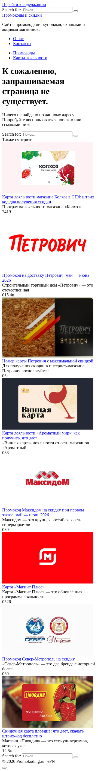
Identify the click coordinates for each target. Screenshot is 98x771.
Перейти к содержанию (24, 4)
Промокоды (24, 52)
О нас (18, 38)
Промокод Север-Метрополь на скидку (38, 659)
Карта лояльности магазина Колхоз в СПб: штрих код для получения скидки (48, 199)
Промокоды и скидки (22, 15)
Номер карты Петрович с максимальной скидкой (47, 361)
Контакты (22, 43)
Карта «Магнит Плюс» (23, 587)
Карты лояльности (30, 57)
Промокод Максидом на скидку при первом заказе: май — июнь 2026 (43, 512)
